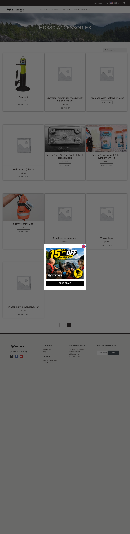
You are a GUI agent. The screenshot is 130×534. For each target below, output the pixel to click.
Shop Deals (65, 283)
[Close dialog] (84, 246)
